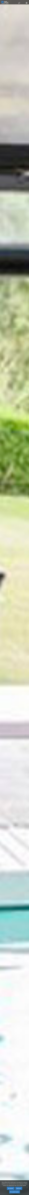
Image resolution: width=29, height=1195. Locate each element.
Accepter (10, 1188)
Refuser (18, 1188)
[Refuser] (27, 1187)
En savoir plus (14, 1192)
